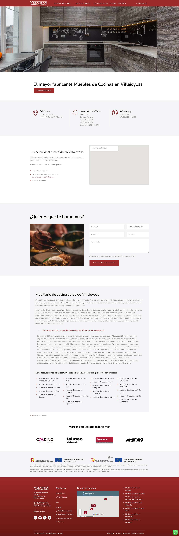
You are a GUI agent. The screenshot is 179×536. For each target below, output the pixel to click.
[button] (89, 330)
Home (31, 415)
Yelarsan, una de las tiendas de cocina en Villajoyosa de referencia (74, 330)
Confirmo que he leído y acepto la (112, 256)
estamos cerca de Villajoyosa (43, 177)
